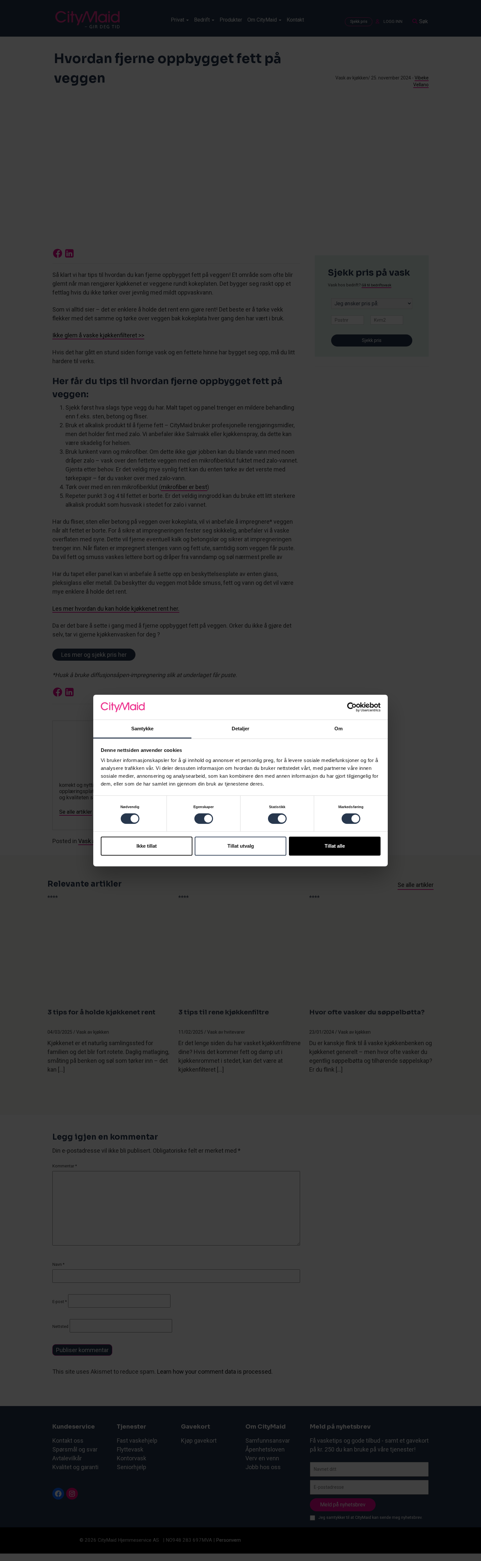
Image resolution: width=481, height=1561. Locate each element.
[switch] (203, 818)
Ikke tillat (146, 846)
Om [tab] (338, 729)
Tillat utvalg (240, 846)
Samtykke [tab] (142, 729)
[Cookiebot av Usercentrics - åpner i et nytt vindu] (352, 707)
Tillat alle (335, 846)
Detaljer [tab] (241, 729)
